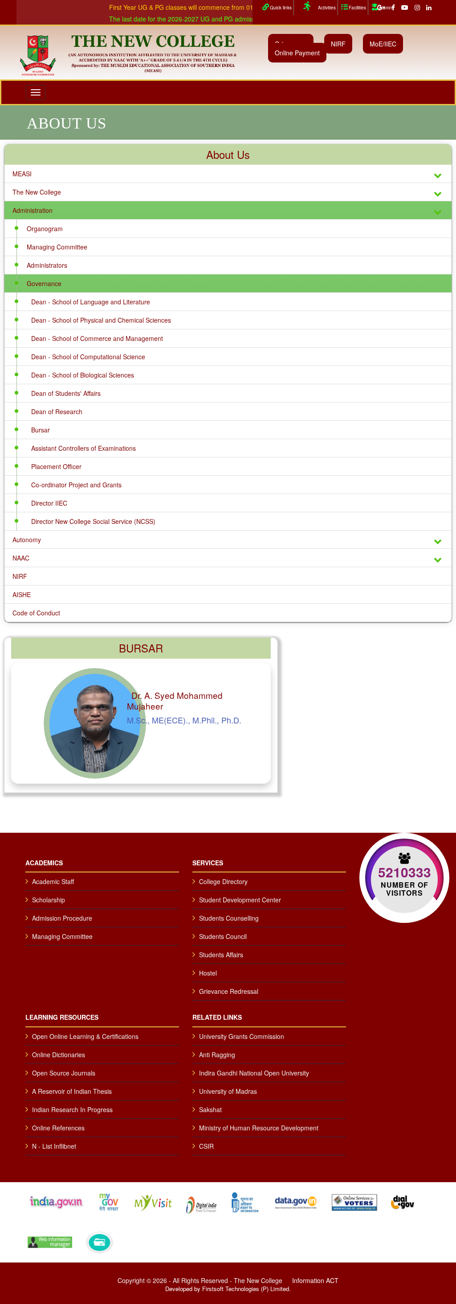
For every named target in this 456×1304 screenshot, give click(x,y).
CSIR (206, 1146)
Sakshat (210, 1109)
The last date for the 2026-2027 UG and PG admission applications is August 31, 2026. (211, 18)
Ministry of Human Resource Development (258, 1127)
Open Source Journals (63, 1072)
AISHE (21, 594)
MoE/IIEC (383, 43)
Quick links (281, 7)
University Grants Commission (241, 1036)
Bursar (40, 429)
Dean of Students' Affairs (66, 393)
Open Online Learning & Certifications (85, 1036)
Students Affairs (221, 954)
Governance (44, 283)
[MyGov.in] (108, 1200)
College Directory (223, 881)
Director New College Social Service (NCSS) (93, 521)
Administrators (47, 265)
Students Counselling (229, 918)
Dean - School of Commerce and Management (97, 338)
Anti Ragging (217, 1054)
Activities (327, 7)
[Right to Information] (245, 1200)
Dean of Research (56, 411)
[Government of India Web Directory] (99, 1241)
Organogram (45, 228)
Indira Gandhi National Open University (254, 1072)
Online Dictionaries (58, 1054)
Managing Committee (57, 246)
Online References (58, 1127)
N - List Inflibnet (54, 1146)
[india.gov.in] (55, 1200)
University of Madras (228, 1091)
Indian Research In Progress (72, 1109)
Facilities (357, 7)
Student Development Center (240, 899)
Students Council (223, 936)
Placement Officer (56, 466)
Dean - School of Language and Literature (90, 301)
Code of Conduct (36, 612)
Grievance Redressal (228, 991)
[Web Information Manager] (49, 1241)
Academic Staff (53, 881)
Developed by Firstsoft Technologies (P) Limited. (228, 1288)
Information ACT (315, 1280)
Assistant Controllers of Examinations (83, 448)
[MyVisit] (153, 1200)
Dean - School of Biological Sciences (82, 374)
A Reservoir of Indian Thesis (72, 1091)
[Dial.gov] (402, 1200)
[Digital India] (201, 1200)
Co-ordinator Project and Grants (76, 484)
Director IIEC (49, 502)
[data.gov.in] (295, 1200)
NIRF (338, 43)
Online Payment (297, 52)
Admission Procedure (62, 918)
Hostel (208, 972)
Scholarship (48, 899)
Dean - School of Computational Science (88, 356)
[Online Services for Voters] (354, 1200)
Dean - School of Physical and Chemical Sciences (101, 320)
